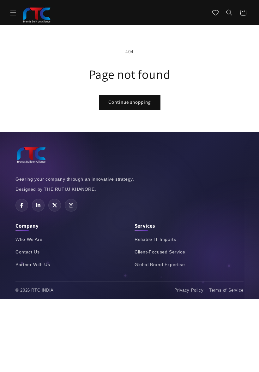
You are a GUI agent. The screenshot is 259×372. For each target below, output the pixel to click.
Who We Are (28, 239)
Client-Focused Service (160, 251)
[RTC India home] (31, 156)
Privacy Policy (188, 290)
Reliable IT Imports (155, 239)
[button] (13, 13)
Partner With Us (32, 264)
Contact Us (27, 251)
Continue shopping (129, 102)
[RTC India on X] (54, 205)
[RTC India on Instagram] (71, 205)
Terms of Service (226, 290)
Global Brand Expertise (160, 264)
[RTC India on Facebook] (21, 205)
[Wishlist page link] (215, 12)
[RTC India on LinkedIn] (38, 205)
